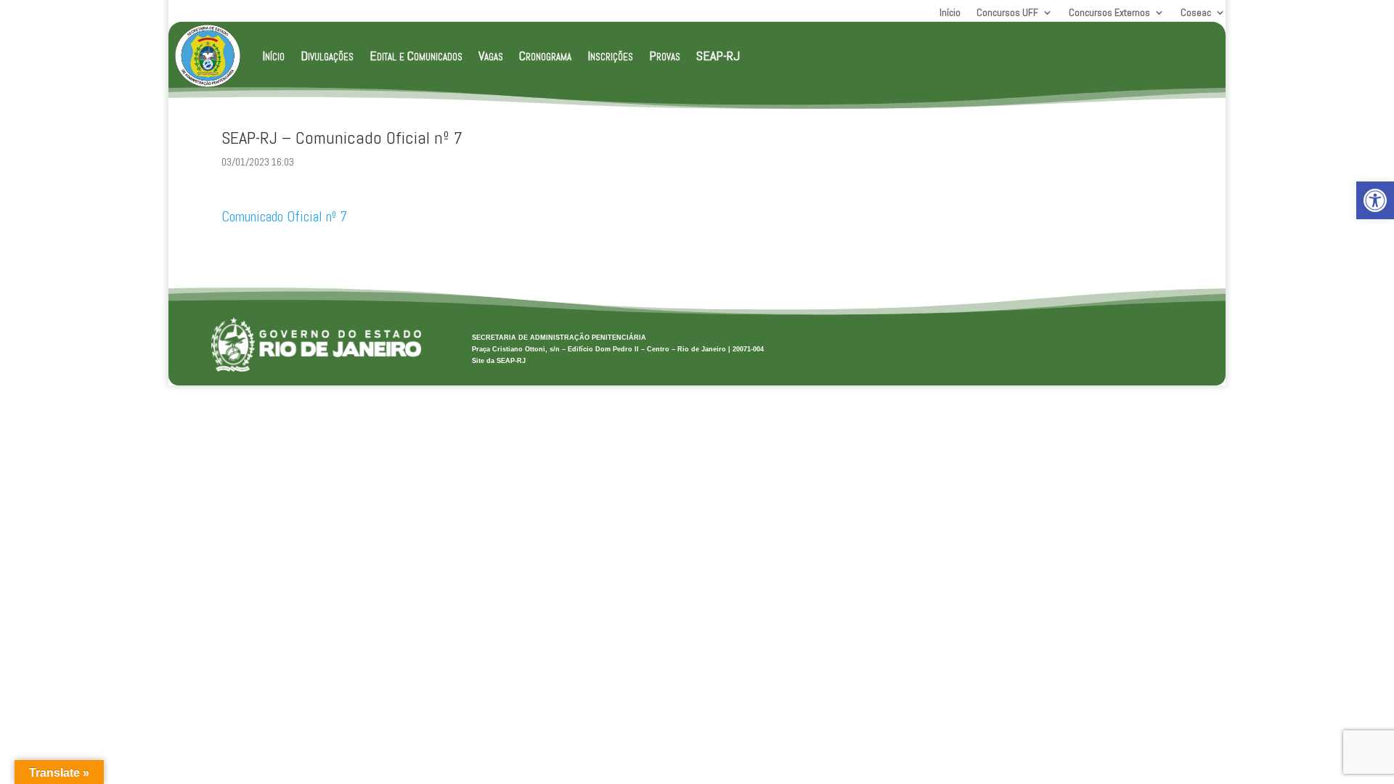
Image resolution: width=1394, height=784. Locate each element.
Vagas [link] (490, 55)
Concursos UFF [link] (1007, 13)
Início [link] (950, 13)
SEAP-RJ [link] (718, 55)
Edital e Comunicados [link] (416, 55)
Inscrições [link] (610, 55)
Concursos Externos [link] (1109, 13)
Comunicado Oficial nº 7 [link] (284, 216)
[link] (1375, 200)
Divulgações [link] (327, 55)
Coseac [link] (1196, 13)
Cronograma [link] (545, 55)
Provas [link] (664, 55)
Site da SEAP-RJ (499, 360)
